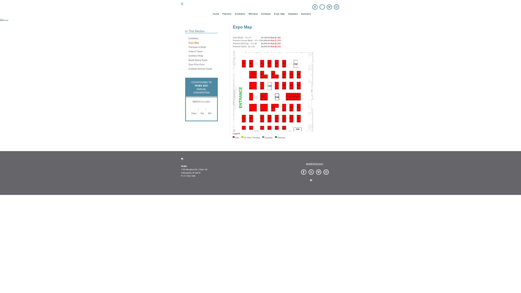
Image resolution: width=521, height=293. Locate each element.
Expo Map (279, 13)
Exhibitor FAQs (196, 55)
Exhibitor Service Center (200, 68)
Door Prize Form (196, 64)
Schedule (266, 13)
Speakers (293, 13)
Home (216, 13)
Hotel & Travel (195, 51)
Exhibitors (240, 13)
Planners (226, 13)
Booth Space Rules (198, 60)
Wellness (253, 13)
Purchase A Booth (197, 47)
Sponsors (306, 13)
